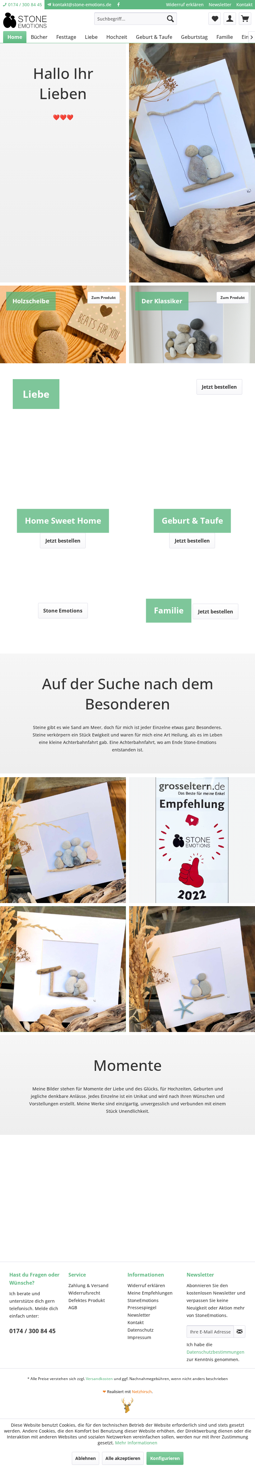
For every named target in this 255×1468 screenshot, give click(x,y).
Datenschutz (141, 1330)
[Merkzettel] (214, 18)
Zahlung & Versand (88, 1285)
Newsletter (220, 4)
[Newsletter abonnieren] (239, 1331)
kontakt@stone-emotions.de (82, 4)
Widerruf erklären (185, 4)
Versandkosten (99, 1378)
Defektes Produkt (86, 1300)
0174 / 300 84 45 (25, 4)
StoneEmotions (143, 1300)
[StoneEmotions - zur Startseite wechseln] (25, 20)
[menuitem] (185, 4)
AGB (72, 1307)
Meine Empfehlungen (150, 1293)
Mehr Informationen (136, 1443)
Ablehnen (85, 1458)
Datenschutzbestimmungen (215, 1352)
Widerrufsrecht (84, 1293)
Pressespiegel (142, 1307)
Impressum (139, 1337)
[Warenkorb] (245, 18)
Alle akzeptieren (122, 1458)
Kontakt (244, 4)
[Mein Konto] (230, 18)
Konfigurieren (165, 1458)
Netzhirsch (142, 1391)
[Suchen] (170, 18)
